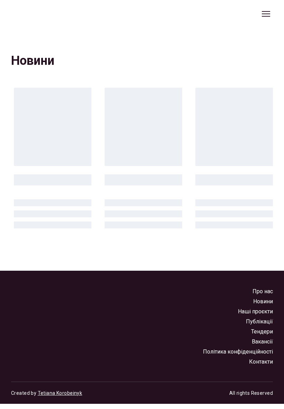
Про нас (262, 291)
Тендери (262, 331)
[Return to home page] (42, 14)
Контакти (261, 361)
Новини (263, 301)
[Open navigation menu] (266, 14)
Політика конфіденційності (238, 351)
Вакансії (262, 341)
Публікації (259, 321)
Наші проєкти (255, 311)
